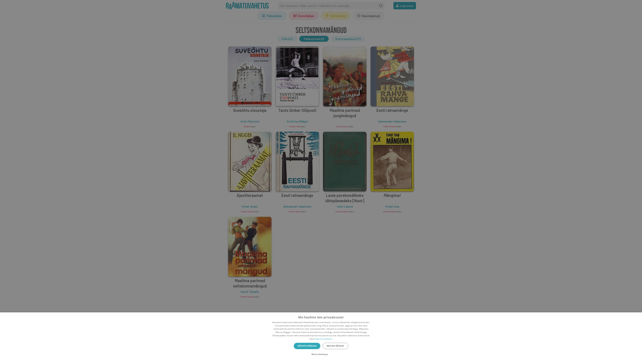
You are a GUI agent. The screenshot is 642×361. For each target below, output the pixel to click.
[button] (321, 354)
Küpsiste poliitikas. (324, 338)
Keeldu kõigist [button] (335, 345)
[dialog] (321, 336)
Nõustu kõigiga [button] (307, 345)
